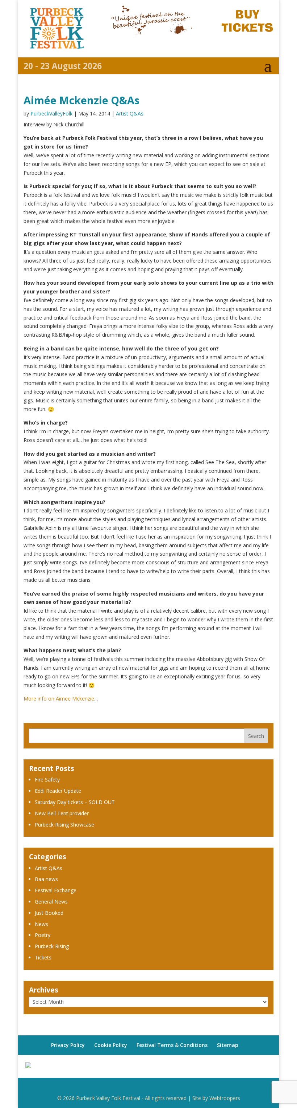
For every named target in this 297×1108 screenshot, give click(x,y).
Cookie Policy (110, 1045)
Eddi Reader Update (58, 790)
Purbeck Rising (52, 946)
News (41, 924)
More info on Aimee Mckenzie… (61, 698)
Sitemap (227, 1045)
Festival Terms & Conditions (172, 1045)
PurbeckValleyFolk (51, 113)
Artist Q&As (129, 113)
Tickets (43, 957)
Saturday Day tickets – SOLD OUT (75, 802)
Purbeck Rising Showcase (64, 824)
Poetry (42, 935)
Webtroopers (224, 1098)
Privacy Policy (68, 1045)
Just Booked (49, 912)
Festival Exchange (55, 890)
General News (51, 901)
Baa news (46, 879)
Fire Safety (47, 779)
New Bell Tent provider (62, 813)
